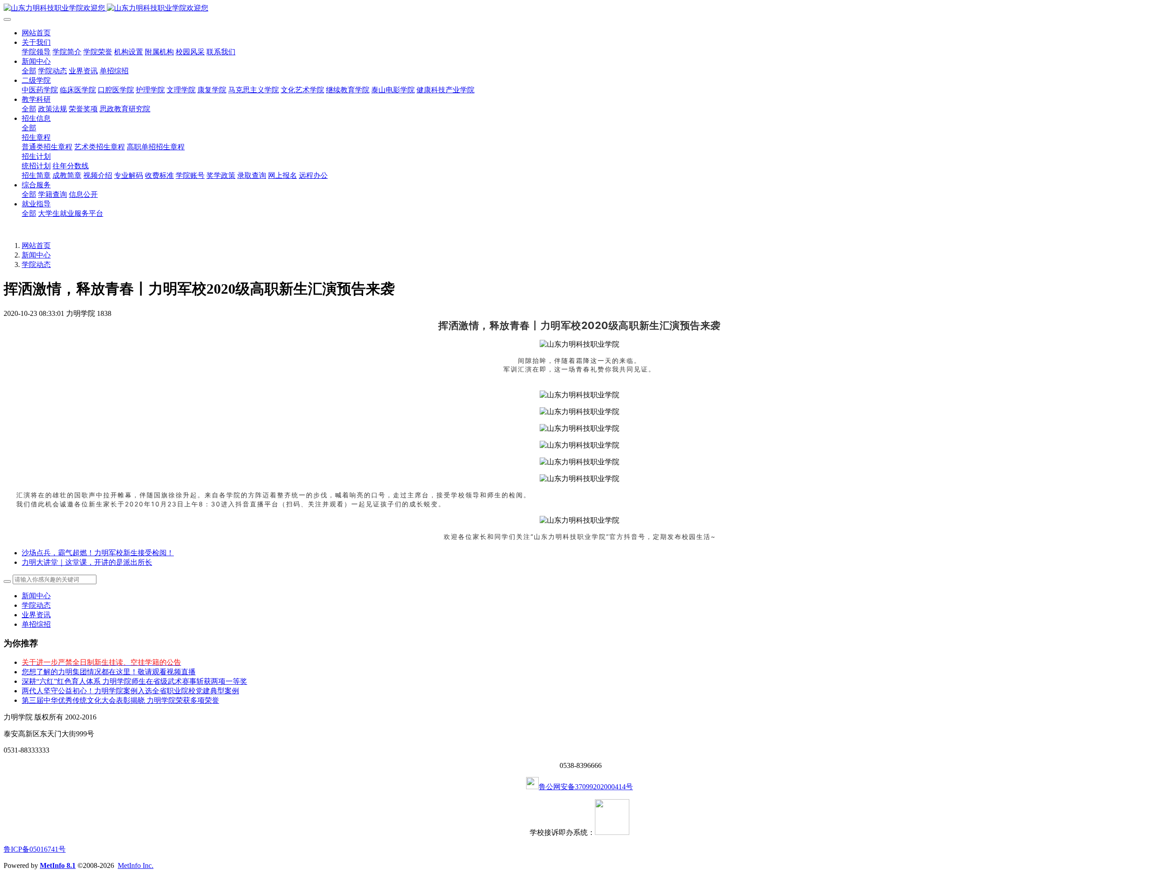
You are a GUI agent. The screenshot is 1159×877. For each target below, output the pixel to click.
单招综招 (36, 624)
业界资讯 (36, 615)
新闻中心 (36, 255)
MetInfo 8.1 (58, 865)
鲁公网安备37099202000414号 (586, 787)
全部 (29, 71)
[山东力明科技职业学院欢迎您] (579, 8)
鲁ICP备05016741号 (35, 849)
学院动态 (36, 264)
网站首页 (36, 33)
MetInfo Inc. (135, 865)
